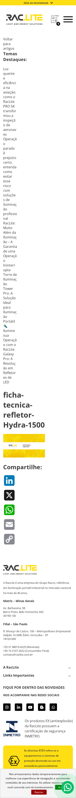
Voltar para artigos (8, 44)
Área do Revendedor (36, 2)
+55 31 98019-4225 (14, 647)
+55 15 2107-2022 (13, 651)
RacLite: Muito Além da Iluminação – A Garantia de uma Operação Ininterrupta (10, 246)
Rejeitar (38, 792)
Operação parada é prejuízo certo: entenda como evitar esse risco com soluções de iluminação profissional (10, 179)
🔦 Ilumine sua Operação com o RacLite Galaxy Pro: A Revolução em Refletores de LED (10, 354)
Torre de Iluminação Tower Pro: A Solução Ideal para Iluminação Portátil (10, 298)
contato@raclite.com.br (18, 654)
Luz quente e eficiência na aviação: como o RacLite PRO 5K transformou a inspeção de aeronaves (9, 102)
